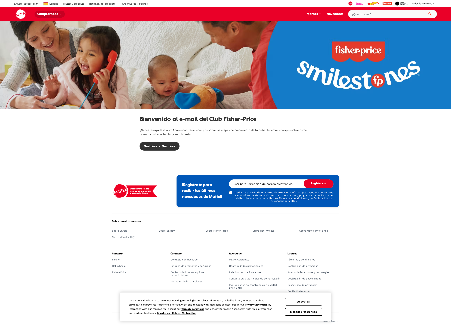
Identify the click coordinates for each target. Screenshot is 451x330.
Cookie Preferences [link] (299, 291)
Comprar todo (48, 14)
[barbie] (360, 3)
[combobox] (392, 14)
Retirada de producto (102, 3)
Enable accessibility (26, 3)
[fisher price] (387, 3)
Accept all (303, 301)
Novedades (335, 14)
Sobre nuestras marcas (126, 221)
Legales (292, 254)
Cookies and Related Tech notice (176, 313)
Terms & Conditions (192, 308)
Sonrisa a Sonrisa (159, 146)
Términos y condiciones (293, 198)
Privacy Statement (256, 304)
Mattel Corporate (73, 3)
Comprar (117, 254)
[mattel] (351, 3)
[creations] (402, 3)
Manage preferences (303, 311)
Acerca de (235, 254)
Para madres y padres (134, 3)
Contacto (176, 254)
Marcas (313, 14)
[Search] (429, 13)
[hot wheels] (373, 3)
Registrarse (318, 183)
